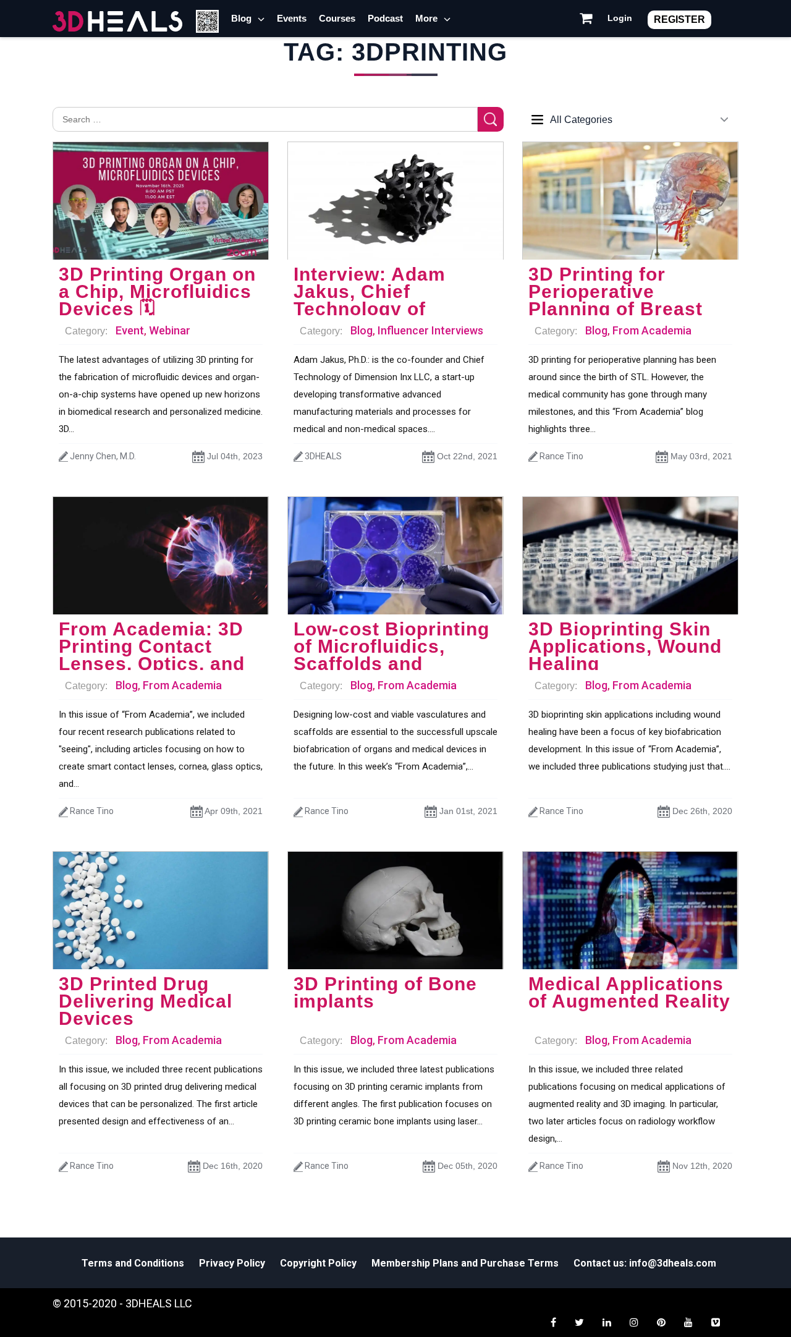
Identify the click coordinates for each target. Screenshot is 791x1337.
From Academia (652, 330)
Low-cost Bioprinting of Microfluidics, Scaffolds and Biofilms (391, 655)
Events (292, 18)
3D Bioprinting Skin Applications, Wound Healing (625, 646)
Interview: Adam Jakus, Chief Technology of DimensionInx (370, 300)
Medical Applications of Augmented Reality (629, 992)
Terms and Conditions (133, 1263)
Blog (241, 18)
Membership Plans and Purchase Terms (465, 1263)
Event (130, 330)
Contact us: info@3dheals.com (644, 1263)
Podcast (385, 18)
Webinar (169, 330)
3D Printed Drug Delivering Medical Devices (145, 1001)
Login (619, 18)
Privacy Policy (232, 1263)
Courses (337, 18)
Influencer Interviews (430, 330)
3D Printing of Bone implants (385, 992)
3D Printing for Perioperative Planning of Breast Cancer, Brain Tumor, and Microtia (626, 309)
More (426, 18)
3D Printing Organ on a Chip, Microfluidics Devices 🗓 (157, 291)
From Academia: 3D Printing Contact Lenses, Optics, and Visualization (152, 655)
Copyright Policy (318, 1263)
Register (679, 19)
